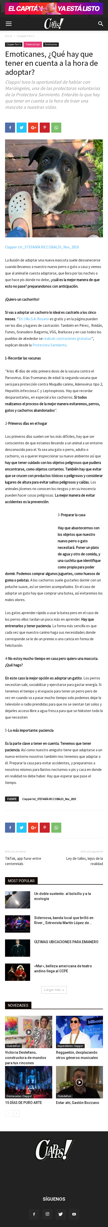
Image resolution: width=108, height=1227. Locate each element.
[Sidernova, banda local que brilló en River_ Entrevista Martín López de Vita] (17, 924)
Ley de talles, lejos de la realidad (84, 861)
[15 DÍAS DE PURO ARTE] (28, 1082)
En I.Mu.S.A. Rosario (34, 318)
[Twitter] (61, 1214)
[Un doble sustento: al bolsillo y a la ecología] (17, 900)
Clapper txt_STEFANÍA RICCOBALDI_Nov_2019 (42, 247)
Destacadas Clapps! (19, 1096)
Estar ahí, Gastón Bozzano (77, 1103)
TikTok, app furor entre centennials (23, 861)
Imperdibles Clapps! (70, 1046)
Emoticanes (51, 44)
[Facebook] (34, 1214)
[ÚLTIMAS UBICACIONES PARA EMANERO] (17, 948)
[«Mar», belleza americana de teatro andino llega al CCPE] (17, 972)
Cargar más (52, 990)
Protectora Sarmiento (49, 345)
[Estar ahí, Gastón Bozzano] (79, 1082)
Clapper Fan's (25, 36)
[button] (101, 24)
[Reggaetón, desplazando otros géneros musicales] (79, 1032)
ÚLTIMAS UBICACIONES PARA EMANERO (66, 942)
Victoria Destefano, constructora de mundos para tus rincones (25, 1057)
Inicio (8, 36)
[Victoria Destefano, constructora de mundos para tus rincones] (28, 1032)
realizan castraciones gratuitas (67, 338)
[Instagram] (47, 1214)
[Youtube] (74, 1214)
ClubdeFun (13, 1046)
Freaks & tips (33, 44)
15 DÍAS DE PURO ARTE (23, 1103)
